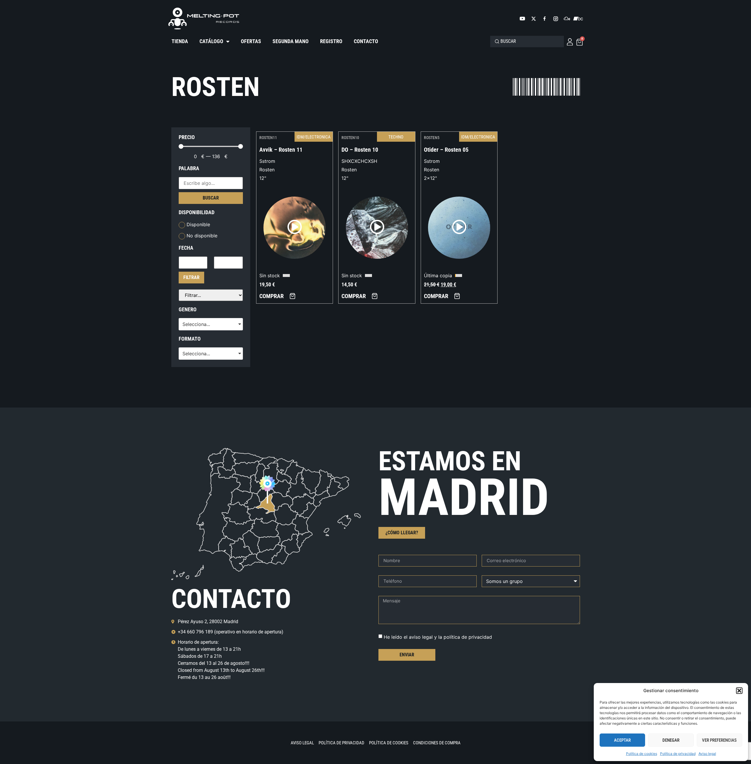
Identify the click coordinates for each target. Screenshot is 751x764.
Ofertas (251, 41)
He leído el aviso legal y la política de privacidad (438, 637)
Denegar (670, 740)
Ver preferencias (719, 740)
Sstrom (267, 161)
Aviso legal (707, 753)
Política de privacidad (678, 753)
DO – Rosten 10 (359, 149)
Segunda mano (291, 41)
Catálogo (211, 41)
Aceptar (622, 740)
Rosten (267, 170)
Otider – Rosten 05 (446, 149)
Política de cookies (641, 753)
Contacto (366, 41)
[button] (739, 691)
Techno (395, 137)
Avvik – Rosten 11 (280, 149)
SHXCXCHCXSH (359, 161)
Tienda (180, 41)
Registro (331, 41)
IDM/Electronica (314, 137)
